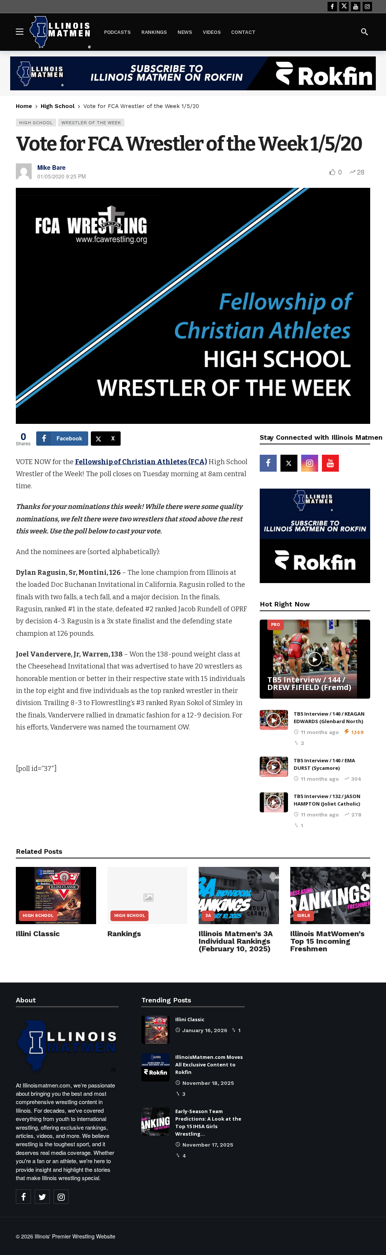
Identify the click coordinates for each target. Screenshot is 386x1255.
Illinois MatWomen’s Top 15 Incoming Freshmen (327, 941)
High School (36, 122)
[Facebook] (332, 6)
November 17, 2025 (207, 1145)
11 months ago (320, 732)
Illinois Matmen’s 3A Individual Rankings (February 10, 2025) (236, 941)
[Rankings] (147, 895)
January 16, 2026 (204, 1030)
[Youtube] (355, 6)
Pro (275, 624)
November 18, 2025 (208, 1083)
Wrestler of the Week (91, 122)
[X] (344, 6)
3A (208, 915)
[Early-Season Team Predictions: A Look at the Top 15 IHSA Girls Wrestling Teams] (155, 1121)
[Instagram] (367, 6)
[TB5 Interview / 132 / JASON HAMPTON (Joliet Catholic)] (274, 802)
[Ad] (193, 73)
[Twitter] (42, 1197)
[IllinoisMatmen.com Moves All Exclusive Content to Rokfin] (155, 1067)
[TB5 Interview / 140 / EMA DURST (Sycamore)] (274, 767)
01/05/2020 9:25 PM (61, 176)
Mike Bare (51, 167)
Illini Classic (38, 933)
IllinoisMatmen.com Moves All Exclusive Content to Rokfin (209, 1064)
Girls (303, 915)
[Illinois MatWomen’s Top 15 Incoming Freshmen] (330, 895)
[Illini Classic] (56, 895)
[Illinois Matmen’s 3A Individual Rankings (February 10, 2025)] (239, 895)
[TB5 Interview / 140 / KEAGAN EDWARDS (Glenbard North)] (274, 720)
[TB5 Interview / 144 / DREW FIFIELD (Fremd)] (315, 659)
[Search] (364, 31)
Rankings (124, 933)
